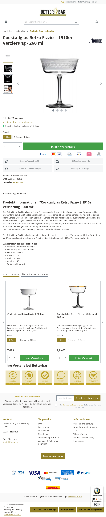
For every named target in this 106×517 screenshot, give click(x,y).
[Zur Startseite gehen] (53, 11)
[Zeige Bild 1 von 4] (53, 110)
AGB (75, 430)
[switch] (97, 504)
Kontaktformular (10, 442)
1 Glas (7, 137)
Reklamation (44, 430)
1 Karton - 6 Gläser (76, 340)
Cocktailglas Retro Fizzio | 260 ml (25, 314)
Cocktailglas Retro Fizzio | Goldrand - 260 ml (77, 316)
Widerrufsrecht (80, 434)
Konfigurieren (67, 509)
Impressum (78, 441)
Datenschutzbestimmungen (73, 405)
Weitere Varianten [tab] (11, 274)
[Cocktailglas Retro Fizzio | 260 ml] (28, 296)
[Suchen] (75, 22)
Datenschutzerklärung (83, 437)
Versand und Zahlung (83, 423)
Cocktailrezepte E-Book (48, 437)
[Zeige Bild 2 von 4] (57, 110)
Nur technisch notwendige (43, 509)
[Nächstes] (101, 83)
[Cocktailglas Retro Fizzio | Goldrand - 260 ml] (78, 296)
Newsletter (43, 434)
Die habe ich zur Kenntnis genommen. (80, 406)
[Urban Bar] (95, 40)
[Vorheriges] (18, 83)
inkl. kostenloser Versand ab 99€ (18, 122)
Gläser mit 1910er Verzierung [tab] (34, 274)
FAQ (40, 423)
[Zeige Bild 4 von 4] (66, 110)
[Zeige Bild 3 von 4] (61, 110)
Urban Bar (18, 182)
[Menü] (6, 21)
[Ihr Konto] (97, 22)
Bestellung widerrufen (53, 456)
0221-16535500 (10, 431)
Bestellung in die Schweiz (85, 427)
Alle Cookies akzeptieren (90, 509)
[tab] (9, 193)
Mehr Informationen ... (12, 514)
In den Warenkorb (63, 147)
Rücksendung (44, 427)
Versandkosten (75, 496)
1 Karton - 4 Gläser (22, 137)
